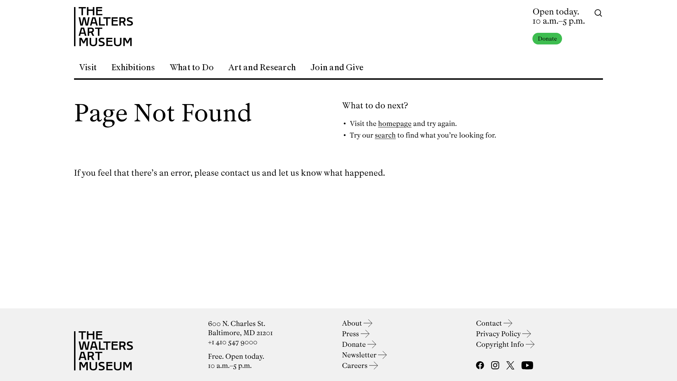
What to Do (192, 67)
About (353, 323)
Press (351, 334)
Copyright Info (501, 344)
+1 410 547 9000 (232, 342)
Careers (355, 366)
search (385, 135)
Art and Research (262, 67)
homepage (394, 124)
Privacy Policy (499, 334)
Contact (490, 323)
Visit (88, 67)
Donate (547, 38)
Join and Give (337, 67)
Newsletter (360, 355)
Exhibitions (133, 67)
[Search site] (598, 12)
